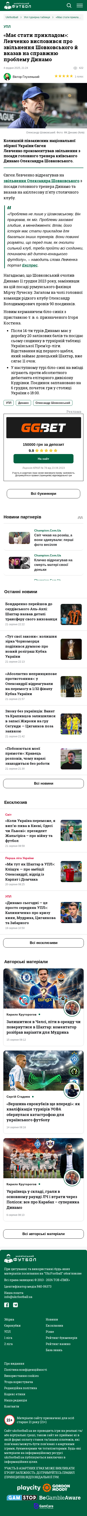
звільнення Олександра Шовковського (41, 180)
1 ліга (8, 1338)
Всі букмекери (43, 494)
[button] (69, 6)
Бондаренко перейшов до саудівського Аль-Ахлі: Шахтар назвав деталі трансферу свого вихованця (31, 611)
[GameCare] (43, 1506)
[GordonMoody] (56, 1488)
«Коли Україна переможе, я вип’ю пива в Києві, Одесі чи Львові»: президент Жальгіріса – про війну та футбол (30, 830)
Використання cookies (21, 1376)
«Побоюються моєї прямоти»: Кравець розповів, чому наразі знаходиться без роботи (27, 756)
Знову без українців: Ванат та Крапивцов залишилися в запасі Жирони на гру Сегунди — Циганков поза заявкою (30, 721)
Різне (50, 1332)
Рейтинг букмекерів (61, 1338)
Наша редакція (15, 1400)
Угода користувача (18, 1382)
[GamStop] (22, 1498)
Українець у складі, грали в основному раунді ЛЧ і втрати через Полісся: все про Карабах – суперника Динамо (43, 1199)
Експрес (30, 265)
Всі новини (43, 783)
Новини (52, 1319)
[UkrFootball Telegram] (15, 1305)
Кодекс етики (14, 1394)
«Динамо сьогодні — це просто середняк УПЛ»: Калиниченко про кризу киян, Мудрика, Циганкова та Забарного (30, 912)
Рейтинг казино (58, 1344)
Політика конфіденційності (25, 1370)
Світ (8, 814)
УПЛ (7, 26)
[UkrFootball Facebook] (6, 1305)
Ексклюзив (54, 1325)
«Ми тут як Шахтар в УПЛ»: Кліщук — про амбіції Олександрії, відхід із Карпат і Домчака (30, 871)
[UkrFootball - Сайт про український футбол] (17, 5)
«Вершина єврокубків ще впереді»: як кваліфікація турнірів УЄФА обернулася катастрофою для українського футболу (43, 1111)
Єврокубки (12, 1325)
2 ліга (8, 1344)
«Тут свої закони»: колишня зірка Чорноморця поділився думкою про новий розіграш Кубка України (31, 646)
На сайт (43, 458)
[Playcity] (29, 1488)
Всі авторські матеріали (43, 1234)
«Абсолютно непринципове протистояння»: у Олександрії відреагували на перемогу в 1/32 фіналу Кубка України (31, 683)
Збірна (9, 1319)
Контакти (11, 1406)
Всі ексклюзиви (43, 943)
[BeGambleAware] (60, 1498)
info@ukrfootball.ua (18, 1297)
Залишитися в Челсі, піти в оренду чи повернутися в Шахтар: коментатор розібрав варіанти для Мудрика (43, 1027)
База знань (54, 1350)
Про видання (14, 1363)
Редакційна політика (20, 1388)
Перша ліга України (19, 858)
